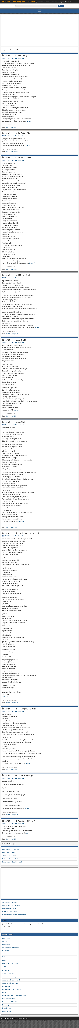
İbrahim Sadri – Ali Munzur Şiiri (16, 275)
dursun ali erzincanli (8, 974)
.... (27, 833)
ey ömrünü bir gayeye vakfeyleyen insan (14, 995)
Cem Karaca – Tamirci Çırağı (11, 905)
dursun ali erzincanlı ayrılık (10, 977)
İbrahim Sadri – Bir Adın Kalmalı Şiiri (18, 775)
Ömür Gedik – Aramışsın (9, 902)
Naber (4, 960)
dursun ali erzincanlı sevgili (10, 983)
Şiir (23, 58)
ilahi (3, 957)
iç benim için (6, 1005)
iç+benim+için (6, 1008)
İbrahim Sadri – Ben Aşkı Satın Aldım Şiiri (20, 533)
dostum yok (5, 970)
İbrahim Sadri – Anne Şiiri (13, 422)
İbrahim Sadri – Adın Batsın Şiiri (16, 133)
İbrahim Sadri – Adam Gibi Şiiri (15, 55)
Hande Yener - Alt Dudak (9, 1002)
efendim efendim (7, 986)
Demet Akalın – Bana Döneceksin (12, 862)
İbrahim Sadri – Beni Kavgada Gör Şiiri (19, 708)
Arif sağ (4, 941)
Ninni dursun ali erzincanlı (10, 963)
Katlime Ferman (7, 1011)
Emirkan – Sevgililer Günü (10, 859)
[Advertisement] (39, 30)
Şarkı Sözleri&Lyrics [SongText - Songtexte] (17, 1)
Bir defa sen (6, 944)
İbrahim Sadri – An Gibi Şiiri (14, 340)
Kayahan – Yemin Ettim (9, 908)
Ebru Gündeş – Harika (9, 852)
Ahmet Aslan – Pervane (9, 856)
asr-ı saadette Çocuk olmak (10, 947)
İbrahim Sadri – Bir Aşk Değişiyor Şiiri (18, 821)
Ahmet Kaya (6, 938)
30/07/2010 (7, 58)
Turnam (4, 966)
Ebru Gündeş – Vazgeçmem (10, 849)
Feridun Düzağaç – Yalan (9, 911)
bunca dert (5, 950)
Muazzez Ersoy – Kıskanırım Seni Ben (14, 914)
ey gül (4, 992)
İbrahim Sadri (17, 58)
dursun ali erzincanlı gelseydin (11, 980)
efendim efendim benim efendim (11, 989)
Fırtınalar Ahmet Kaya (8, 999)
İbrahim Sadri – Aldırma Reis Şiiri (16, 157)
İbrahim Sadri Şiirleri (12, 127)
